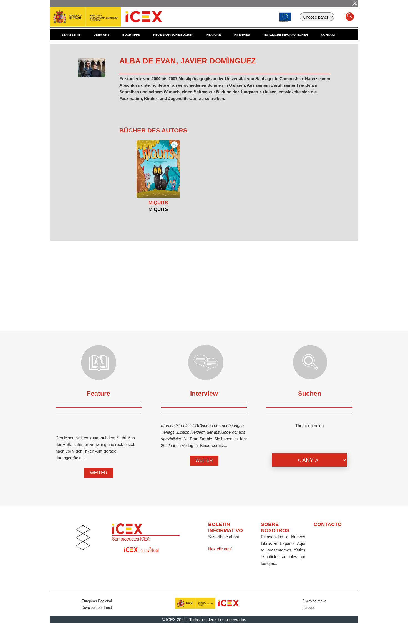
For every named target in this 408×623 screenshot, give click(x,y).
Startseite (71, 34)
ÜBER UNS (101, 34)
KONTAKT (328, 34)
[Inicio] (106, 14)
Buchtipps (131, 34)
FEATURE (213, 34)
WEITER (98, 472)
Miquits (158, 202)
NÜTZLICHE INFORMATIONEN (286, 34)
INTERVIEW (242, 34)
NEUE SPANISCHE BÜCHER (173, 34)
